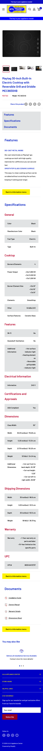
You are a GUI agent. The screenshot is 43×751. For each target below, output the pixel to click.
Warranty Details (14, 611)
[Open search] (29, 9)
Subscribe (10, 717)
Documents (10, 126)
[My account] (34, 9)
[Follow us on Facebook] (4, 735)
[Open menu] (3, 9)
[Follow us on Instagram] (12, 735)
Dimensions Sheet (15, 618)
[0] (38, 9)
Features (9, 114)
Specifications (12, 120)
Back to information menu (16, 192)
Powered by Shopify (8, 746)
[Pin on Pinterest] (30, 104)
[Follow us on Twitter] (8, 735)
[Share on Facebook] (26, 104)
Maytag (5, 96)
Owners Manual (13, 605)
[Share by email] (39, 104)
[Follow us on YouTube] (17, 735)
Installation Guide (14, 598)
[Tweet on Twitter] (34, 104)
